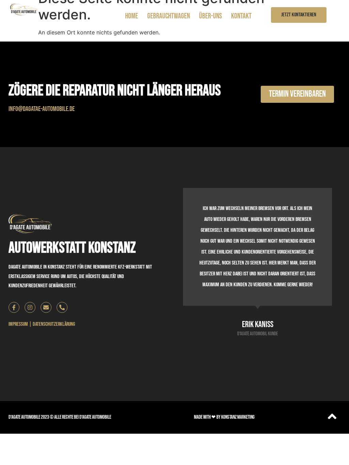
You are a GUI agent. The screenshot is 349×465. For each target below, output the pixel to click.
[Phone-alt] (62, 307)
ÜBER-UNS (210, 16)
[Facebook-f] (14, 307)
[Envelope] (46, 307)
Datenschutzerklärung (54, 324)
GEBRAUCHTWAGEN (168, 16)
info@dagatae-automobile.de (42, 109)
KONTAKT (241, 16)
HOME (131, 16)
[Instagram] (30, 307)
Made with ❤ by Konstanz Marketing (224, 417)
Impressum (18, 324)
